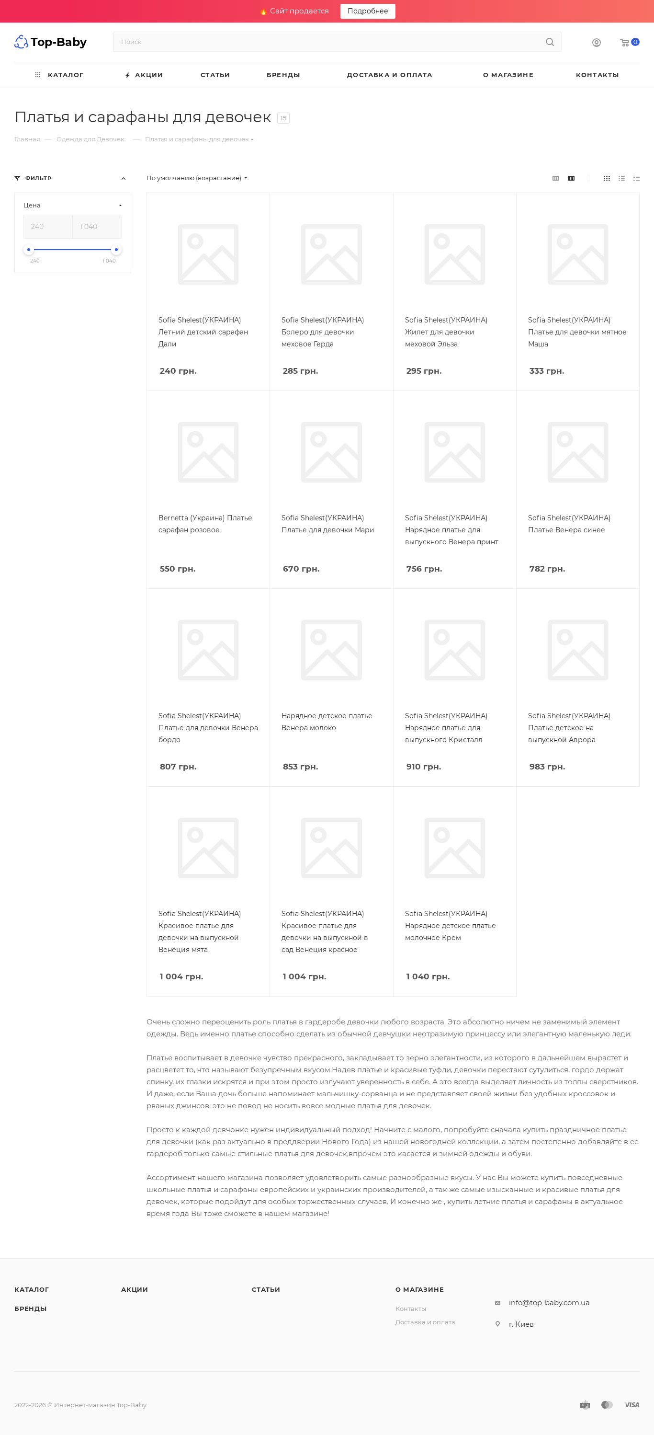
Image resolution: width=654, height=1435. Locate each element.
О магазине (419, 1289)
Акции (134, 1289)
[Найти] (550, 42)
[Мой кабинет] (596, 44)
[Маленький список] (556, 178)
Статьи (266, 1289)
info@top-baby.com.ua (549, 1302)
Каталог (31, 1289)
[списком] (621, 178)
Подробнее (368, 11)
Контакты (410, 1308)
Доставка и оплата (425, 1322)
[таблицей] (636, 178)
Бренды (30, 1308)
